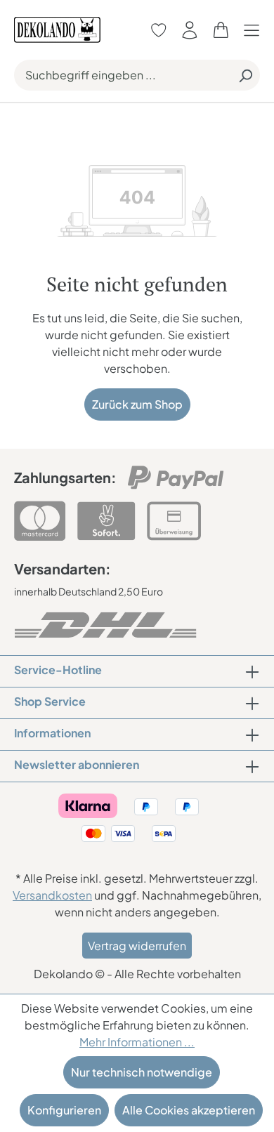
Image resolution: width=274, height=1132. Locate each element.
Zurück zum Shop (137, 404)
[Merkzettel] (158, 30)
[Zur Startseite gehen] (57, 28)
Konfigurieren (64, 1110)
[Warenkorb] (220, 30)
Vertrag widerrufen (137, 945)
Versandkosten (52, 895)
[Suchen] (245, 75)
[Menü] (255, 30)
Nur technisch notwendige (141, 1072)
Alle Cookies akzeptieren (188, 1110)
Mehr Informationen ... (137, 1041)
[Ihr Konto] (189, 30)
